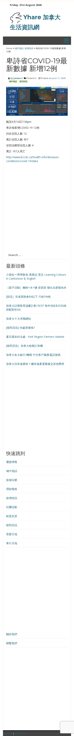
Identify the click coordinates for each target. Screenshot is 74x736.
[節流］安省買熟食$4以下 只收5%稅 (28, 296)
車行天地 (11, 543)
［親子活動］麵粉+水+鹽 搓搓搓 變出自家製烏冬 (36, 287)
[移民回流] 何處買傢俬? (20, 327)
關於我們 (11, 634)
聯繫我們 (11, 643)
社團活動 (11, 507)
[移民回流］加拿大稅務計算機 (24, 346)
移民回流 (11, 525)
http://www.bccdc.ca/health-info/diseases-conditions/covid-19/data (33, 159)
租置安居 (11, 516)
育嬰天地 (11, 534)
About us (7, 733)
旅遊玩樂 (11, 480)
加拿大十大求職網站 (18, 318)
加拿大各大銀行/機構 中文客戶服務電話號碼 (33, 355)
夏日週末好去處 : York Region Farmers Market (35, 337)
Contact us (20, 733)
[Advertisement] (37, 210)
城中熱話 (19, 48)
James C (18, 78)
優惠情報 (11, 462)
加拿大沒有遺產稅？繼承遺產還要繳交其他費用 (35, 364)
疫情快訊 (29, 48)
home (9, 48)
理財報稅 (11, 489)
